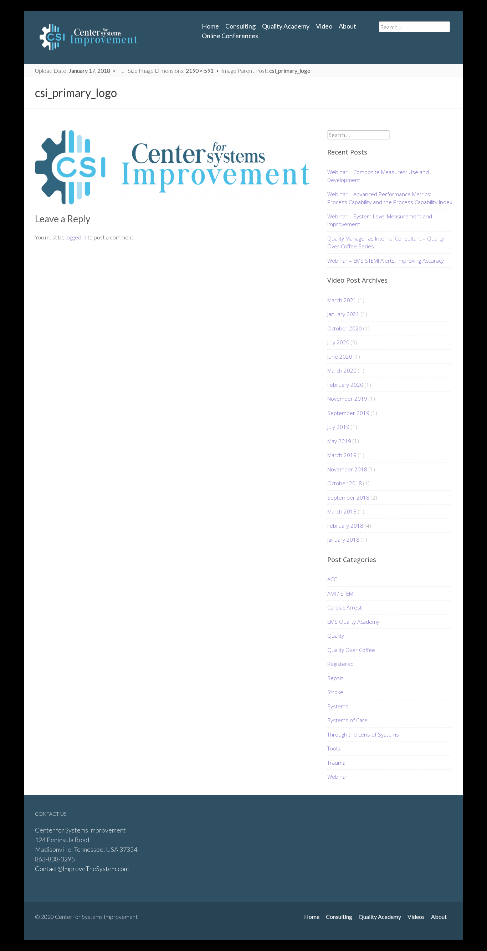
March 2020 (342, 370)
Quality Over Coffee (351, 649)
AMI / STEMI (340, 593)
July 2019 (338, 426)
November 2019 (347, 398)
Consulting (240, 26)
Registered (340, 663)
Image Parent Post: (266, 70)
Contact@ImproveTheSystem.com (82, 868)
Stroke (335, 691)
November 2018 (347, 469)
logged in (76, 237)
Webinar (337, 776)
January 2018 (343, 539)
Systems (337, 706)
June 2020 (339, 356)
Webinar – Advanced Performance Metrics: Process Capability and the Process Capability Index (389, 198)
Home (210, 26)
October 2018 (344, 483)
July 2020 (338, 342)
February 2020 (345, 384)
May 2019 (339, 441)
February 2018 (345, 525)
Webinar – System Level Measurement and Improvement (379, 220)
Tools (333, 748)
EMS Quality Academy (353, 621)
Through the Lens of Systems (363, 734)
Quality (335, 635)
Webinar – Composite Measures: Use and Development (378, 176)
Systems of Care (347, 720)
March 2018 (342, 511)
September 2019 (348, 412)
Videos (416, 916)
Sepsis (335, 678)
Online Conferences (230, 36)
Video (324, 26)
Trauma (336, 762)
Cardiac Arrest (344, 607)
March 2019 (342, 455)
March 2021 (342, 300)
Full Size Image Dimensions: (166, 70)
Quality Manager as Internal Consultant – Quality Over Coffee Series (385, 242)
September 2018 (348, 497)
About (347, 26)
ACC (332, 579)
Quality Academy (285, 26)
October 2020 (344, 328)
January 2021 (343, 314)
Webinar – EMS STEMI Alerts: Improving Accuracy (385, 260)
